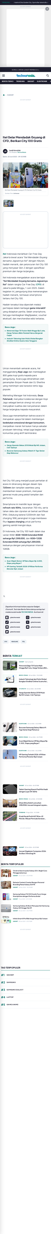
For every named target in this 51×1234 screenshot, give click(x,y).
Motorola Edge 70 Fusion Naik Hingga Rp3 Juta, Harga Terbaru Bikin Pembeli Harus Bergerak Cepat (26, 333)
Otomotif (22, 688)
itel (23, 641)
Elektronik (42, 81)
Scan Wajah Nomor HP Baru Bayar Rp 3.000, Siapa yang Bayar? (24, 562)
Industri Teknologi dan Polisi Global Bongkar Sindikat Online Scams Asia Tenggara (25, 340)
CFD (38, 284)
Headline (14, 641)
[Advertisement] (25, 37)
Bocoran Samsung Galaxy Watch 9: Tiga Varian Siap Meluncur (26, 452)
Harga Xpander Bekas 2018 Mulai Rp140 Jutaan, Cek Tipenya (26, 446)
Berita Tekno (7, 81)
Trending (20, 81)
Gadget (31, 81)
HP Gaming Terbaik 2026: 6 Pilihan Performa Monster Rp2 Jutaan (25, 567)
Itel (4, 254)
